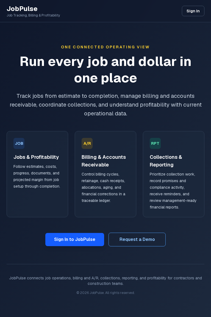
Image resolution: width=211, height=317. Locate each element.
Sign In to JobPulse (74, 239)
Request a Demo (137, 239)
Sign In (193, 11)
